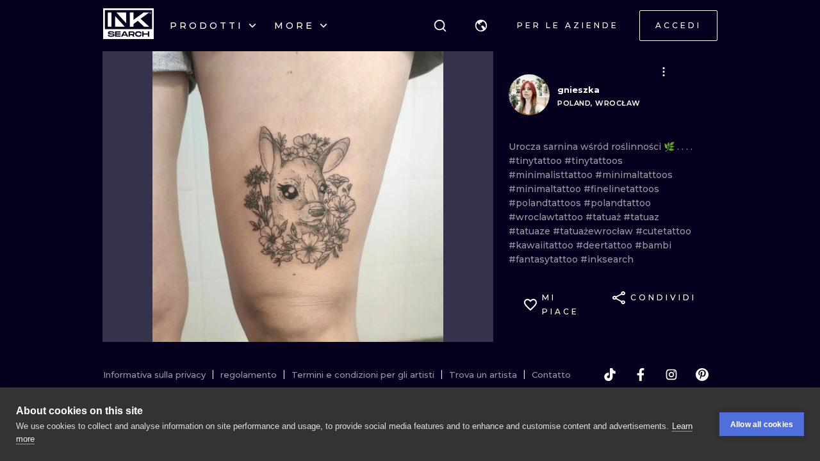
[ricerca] (440, 25)
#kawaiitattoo (542, 245)
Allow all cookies (761, 424)
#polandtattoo (617, 203)
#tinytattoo (536, 160)
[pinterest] (702, 374)
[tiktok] (609, 374)
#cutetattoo (663, 231)
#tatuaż (604, 217)
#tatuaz (641, 217)
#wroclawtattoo (547, 217)
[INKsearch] (128, 25)
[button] (481, 25)
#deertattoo (605, 245)
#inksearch (607, 259)
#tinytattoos (593, 160)
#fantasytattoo (544, 259)
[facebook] (640, 374)
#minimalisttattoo (552, 175)
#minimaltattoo (546, 189)
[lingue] (481, 25)
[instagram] (671, 374)
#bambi (653, 245)
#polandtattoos (546, 203)
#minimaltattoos (634, 175)
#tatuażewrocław (594, 231)
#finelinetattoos (621, 189)
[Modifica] (663, 71)
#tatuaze (531, 231)
